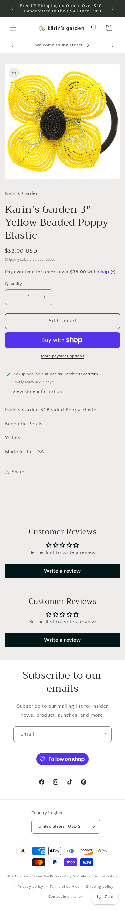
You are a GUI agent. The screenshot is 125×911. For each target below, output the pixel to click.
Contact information (65, 897)
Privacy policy (30, 887)
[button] (13, 27)
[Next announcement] (112, 8)
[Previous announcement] (12, 8)
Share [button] (18, 472)
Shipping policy (100, 887)
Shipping (12, 260)
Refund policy (105, 876)
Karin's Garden (36, 876)
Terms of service (65, 887)
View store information (37, 391)
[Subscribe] (104, 734)
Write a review (62, 571)
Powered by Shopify (68, 876)
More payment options (62, 356)
